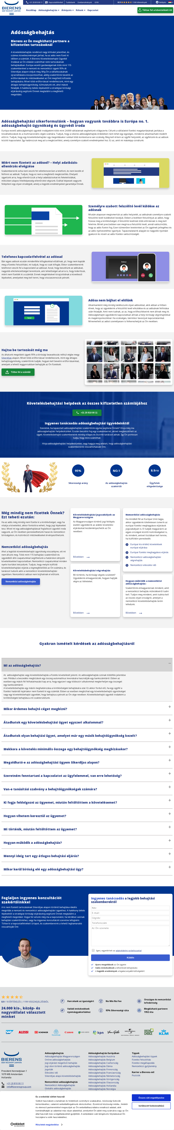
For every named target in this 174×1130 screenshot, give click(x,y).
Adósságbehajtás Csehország (103, 1062)
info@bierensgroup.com (19, 1086)
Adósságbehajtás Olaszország (103, 1082)
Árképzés (66, 10)
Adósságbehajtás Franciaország (104, 1072)
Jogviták (49, 1069)
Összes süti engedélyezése (151, 1098)
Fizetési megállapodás (143, 1062)
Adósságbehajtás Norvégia (102, 1089)
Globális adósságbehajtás (58, 1088)
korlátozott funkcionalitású (151, 1105)
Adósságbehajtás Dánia (100, 1066)
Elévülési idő (51, 1072)
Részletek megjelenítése (47, 1124)
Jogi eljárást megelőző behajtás (61, 1062)
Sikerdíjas (6, 357)
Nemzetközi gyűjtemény (144, 1066)
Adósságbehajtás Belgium (101, 1059)
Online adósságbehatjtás (57, 1059)
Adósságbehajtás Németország (104, 1075)
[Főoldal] (11, 12)
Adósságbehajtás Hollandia (102, 1085)
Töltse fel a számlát (20, 372)
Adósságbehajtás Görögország (103, 1079)
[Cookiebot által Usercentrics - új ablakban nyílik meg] (17, 1125)
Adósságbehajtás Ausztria (101, 1056)
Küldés (130, 957)
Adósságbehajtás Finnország (103, 1069)
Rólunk (79, 10)
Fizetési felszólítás (141, 1059)
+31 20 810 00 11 (89, 413)
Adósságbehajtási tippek (144, 1056)
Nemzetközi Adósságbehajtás (60, 1085)
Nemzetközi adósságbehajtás (21, 581)
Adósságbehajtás (47, 10)
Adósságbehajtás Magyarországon (62, 1056)
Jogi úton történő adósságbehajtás (62, 1066)
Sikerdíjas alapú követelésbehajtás (63, 1075)
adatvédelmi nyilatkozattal (129, 950)
